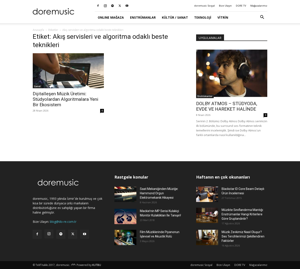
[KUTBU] (73, 265)
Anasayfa (38, 30)
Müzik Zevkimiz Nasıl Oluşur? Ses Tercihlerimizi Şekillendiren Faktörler (243, 236)
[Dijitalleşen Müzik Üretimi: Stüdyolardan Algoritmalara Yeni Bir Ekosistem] (68, 70)
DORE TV (241, 5)
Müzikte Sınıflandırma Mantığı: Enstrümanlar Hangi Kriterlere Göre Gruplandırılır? (243, 214)
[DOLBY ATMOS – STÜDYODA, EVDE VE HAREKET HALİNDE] (231, 72)
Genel (37, 86)
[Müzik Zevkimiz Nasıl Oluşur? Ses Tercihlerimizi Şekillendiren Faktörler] (207, 237)
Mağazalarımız (258, 5)
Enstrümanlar (143, 17)
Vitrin (222, 17)
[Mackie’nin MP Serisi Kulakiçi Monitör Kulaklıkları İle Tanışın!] (125, 216)
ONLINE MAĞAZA (111, 17)
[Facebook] (98, 6)
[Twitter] (119, 6)
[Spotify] (112, 6)
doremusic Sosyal (204, 5)
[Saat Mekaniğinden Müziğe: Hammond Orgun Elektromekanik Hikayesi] (125, 194)
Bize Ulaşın (225, 5)
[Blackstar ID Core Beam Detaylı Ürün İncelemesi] (207, 194)
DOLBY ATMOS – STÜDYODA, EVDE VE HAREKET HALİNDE (226, 106)
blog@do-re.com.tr (63, 221)
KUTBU (96, 265)
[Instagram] (105, 6)
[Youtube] (127, 6)
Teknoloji (202, 17)
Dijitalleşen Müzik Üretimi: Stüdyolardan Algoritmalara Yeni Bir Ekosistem (65, 99)
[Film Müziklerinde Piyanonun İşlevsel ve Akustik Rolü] (125, 237)
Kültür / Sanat (175, 17)
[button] (262, 18)
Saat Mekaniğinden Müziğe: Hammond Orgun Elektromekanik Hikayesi (159, 193)
